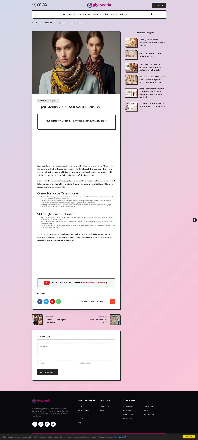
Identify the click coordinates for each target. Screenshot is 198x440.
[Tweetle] (46, 301)
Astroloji (103, 410)
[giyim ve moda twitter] (41, 424)
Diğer (123, 14)
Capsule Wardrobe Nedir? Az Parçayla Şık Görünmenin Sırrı (152, 106)
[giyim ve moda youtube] (53, 424)
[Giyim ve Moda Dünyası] (99, 5)
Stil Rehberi (84, 14)
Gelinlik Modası (128, 414)
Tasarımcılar (104, 406)
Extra (114, 14)
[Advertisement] (76, 147)
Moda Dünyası (67, 14)
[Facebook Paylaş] (39, 301)
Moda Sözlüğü (100, 14)
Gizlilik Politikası (83, 410)
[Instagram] (39, 5)
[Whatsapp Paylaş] (58, 301)
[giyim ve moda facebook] (34, 424)
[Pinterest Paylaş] (52, 301)
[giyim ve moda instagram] (47, 424)
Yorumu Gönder (46, 372)
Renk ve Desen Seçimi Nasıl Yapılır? (55, 321)
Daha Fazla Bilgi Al (119, 437)
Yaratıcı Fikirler (128, 418)
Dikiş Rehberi (149, 414)
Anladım (189, 436)
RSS (79, 414)
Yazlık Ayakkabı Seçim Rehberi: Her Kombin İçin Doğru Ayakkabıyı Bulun (150, 67)
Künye (80, 406)
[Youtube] (44, 5)
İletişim (157, 5)
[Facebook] (34, 5)
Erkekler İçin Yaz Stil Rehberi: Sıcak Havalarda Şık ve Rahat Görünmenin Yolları (152, 79)
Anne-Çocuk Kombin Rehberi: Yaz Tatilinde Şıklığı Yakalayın (152, 42)
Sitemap (81, 418)
